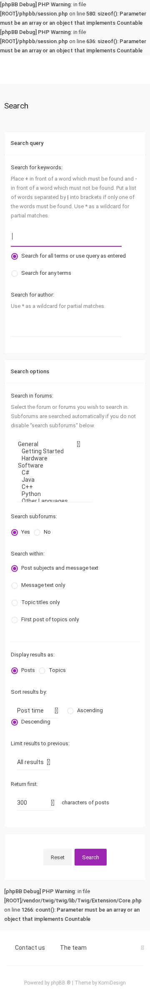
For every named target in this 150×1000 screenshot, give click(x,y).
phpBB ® (61, 983)
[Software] (51, 465)
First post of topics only (50, 619)
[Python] (51, 494)
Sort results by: (29, 692)
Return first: (24, 784)
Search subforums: (34, 516)
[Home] (75, 70)
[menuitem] (25, 947)
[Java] (51, 479)
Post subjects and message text (59, 568)
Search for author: (32, 295)
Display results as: (33, 654)
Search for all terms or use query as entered (73, 256)
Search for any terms (46, 273)
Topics (57, 670)
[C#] (51, 472)
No (47, 532)
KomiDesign (112, 983)
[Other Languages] (51, 501)
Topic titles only (40, 602)
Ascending (90, 710)
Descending (35, 721)
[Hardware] (51, 458)
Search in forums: (32, 396)
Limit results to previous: (40, 743)
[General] (51, 444)
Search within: (28, 553)
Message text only (43, 585)
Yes (25, 532)
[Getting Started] (51, 451)
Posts (28, 670)
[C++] (51, 487)
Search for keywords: (36, 167)
